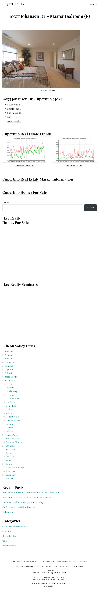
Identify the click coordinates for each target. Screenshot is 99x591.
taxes (4, 540)
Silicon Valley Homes (58, 584)
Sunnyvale (10, 471)
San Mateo (11, 456)
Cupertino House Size (24, 165)
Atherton (9, 351)
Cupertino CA (13, 4)
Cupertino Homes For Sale (24, 192)
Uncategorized (9, 545)
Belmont (9, 355)
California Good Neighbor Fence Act (19, 507)
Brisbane (9, 358)
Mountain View (13, 420)
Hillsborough (12, 391)
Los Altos (10, 395)
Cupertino (9, 369)
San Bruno (10, 445)
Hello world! (8, 512)
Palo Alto (10, 431)
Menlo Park (11, 405)
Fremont (10, 384)
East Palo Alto (11, 376)
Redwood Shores (14, 442)
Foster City (10, 380)
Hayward (10, 387)
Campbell (9, 365)
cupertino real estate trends (15, 526)
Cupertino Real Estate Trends (27, 133)
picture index (14, 120)
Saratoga (10, 464)
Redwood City (12, 438)
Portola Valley (12, 434)
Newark (9, 424)
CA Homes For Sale (40, 584)
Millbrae (10, 409)
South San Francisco (15, 467)
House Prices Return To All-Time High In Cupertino (26, 497)
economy (6, 531)
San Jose (10, 453)
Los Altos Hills (12, 398)
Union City (11, 474)
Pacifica (9, 427)
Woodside (10, 478)
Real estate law (9, 536)
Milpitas (9, 413)
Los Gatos (10, 402)
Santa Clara (11, 460)
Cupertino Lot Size (74, 165)
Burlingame (10, 362)
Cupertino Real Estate (20, 179)
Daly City (9, 373)
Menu (94, 4)
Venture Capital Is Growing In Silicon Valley (22, 502)
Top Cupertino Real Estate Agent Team (72, 562)
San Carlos (11, 449)
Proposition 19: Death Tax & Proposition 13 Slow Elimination (30, 492)
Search (5, 202)
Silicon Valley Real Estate (55, 577)
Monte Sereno (12, 416)
